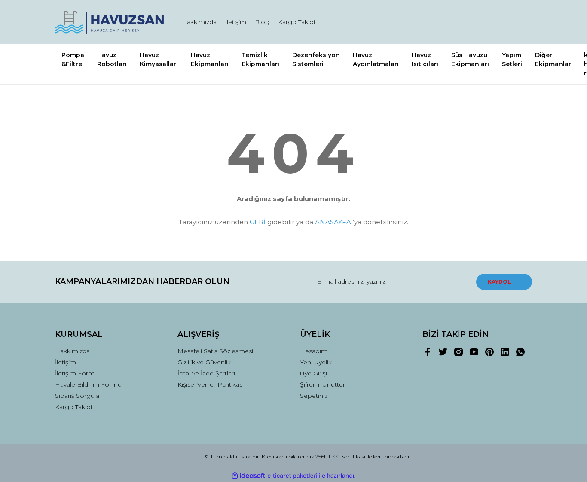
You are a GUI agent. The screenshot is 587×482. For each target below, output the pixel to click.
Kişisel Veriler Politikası (210, 384)
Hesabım (313, 351)
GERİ (258, 222)
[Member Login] (477, 22)
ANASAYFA (333, 222)
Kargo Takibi (296, 22)
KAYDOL (499, 281)
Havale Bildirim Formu (88, 384)
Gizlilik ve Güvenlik (204, 362)
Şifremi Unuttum (324, 384)
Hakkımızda (199, 22)
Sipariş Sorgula (77, 396)
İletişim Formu (76, 373)
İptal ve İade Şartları (206, 373)
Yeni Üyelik (316, 362)
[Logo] (110, 22)
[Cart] (522, 22)
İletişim (235, 22)
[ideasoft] (248, 476)
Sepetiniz (313, 396)
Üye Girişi (313, 373)
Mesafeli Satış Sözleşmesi (215, 351)
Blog (262, 22)
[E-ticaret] (292, 475)
